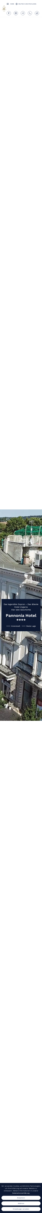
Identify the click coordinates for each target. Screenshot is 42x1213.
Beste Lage (31, 626)
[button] (8, 4)
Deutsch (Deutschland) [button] (27, 4)
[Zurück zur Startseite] (4, 8)
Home (12, 4)
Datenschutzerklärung (20, 1193)
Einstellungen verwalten (21, 1209)
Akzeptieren (21, 1198)
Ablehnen (21, 1203)
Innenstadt (15, 626)
